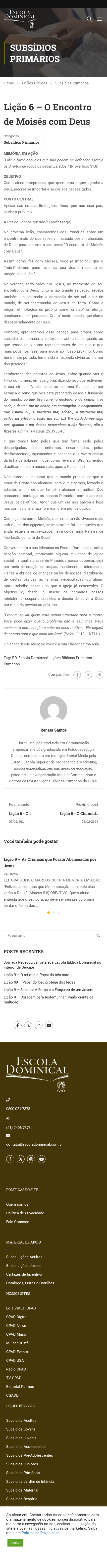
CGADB (12, 1395)
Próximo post (87, 804)
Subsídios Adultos (21, 1420)
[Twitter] (88, 675)
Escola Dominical (33, 658)
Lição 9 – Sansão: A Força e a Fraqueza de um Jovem (48, 990)
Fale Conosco (17, 1222)
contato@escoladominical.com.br (34, 1144)
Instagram (39, 1025)
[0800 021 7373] (8, 1100)
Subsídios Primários (72, 83)
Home (9, 83)
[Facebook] (77, 675)
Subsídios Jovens (21, 1429)
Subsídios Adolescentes (26, 1446)
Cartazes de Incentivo (24, 1274)
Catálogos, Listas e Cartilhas (30, 1283)
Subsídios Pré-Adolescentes (29, 1455)
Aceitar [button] (15, 1543)
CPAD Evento (17, 1352)
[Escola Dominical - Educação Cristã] (20, 18)
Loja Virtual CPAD (21, 1308)
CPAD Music (16, 1334)
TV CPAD (13, 1378)
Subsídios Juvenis (21, 1438)
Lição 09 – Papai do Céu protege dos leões (39, 982)
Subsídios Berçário (22, 1499)
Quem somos (17, 1204)
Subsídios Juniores (22, 1464)
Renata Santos (54, 730)
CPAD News (16, 1325)
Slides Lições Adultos (24, 1257)
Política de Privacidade (25, 1213)
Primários (12, 664)
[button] (48, 912)
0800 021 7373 (18, 1109)
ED (14, 658)
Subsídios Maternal (22, 1490)
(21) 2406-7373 (18, 1127)
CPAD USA (15, 1360)
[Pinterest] (99, 675)
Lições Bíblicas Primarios (71, 658)
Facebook (18, 1025)
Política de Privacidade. (41, 1533)
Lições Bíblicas (34, 83)
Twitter (28, 1025)
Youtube (49, 1025)
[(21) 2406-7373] (8, 1118)
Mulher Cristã (17, 1343)
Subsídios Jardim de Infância (30, 1481)
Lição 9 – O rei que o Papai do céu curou (37, 975)
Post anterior (20, 804)
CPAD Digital (16, 1317)
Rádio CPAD (16, 1369)
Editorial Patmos (20, 1386)
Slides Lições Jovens (24, 1265)
